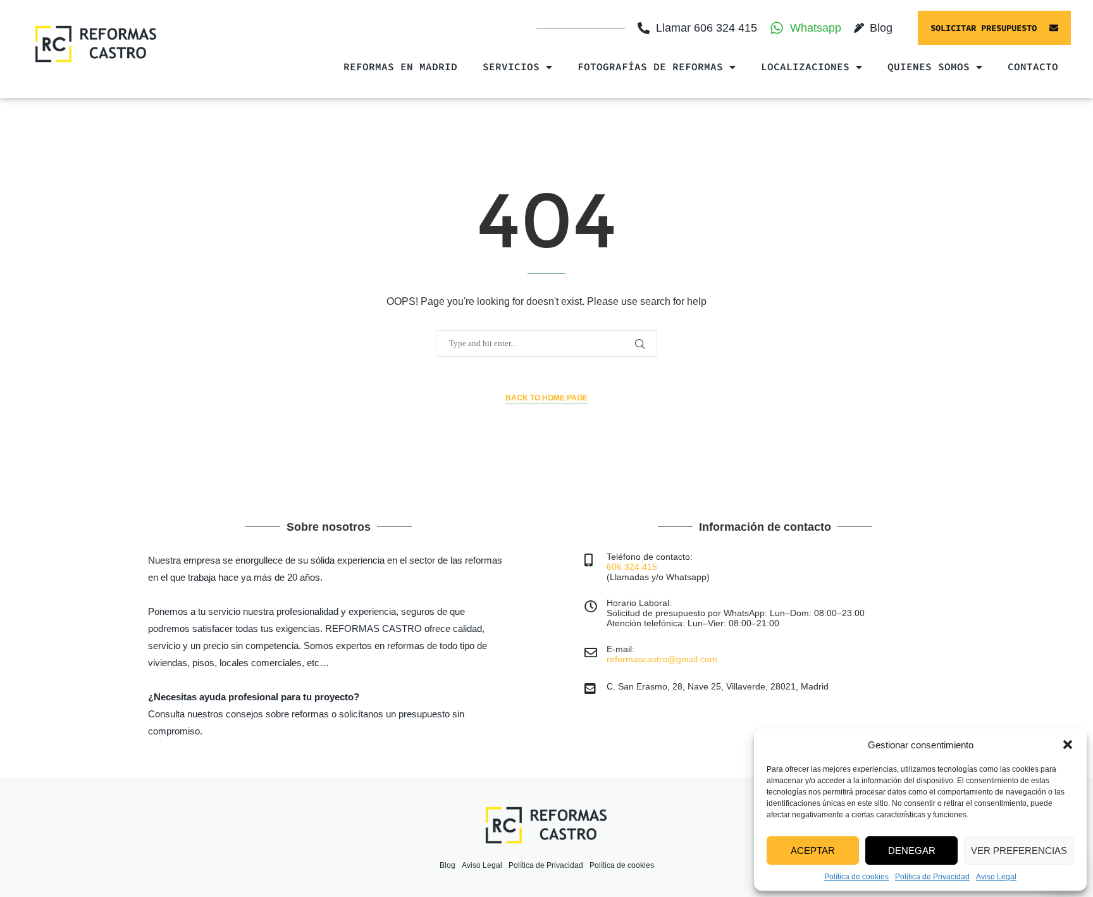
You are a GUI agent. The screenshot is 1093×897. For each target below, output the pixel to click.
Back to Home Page (546, 397)
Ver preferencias (1019, 850)
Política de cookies (856, 876)
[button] (1067, 744)
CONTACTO (1033, 66)
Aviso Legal (996, 876)
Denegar (912, 850)
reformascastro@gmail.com (662, 659)
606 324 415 (632, 567)
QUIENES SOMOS (928, 66)
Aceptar (813, 850)
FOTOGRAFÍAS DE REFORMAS (650, 66)
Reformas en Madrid (400, 66)
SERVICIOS (511, 66)
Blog (447, 865)
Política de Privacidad (932, 876)
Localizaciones (805, 66)
